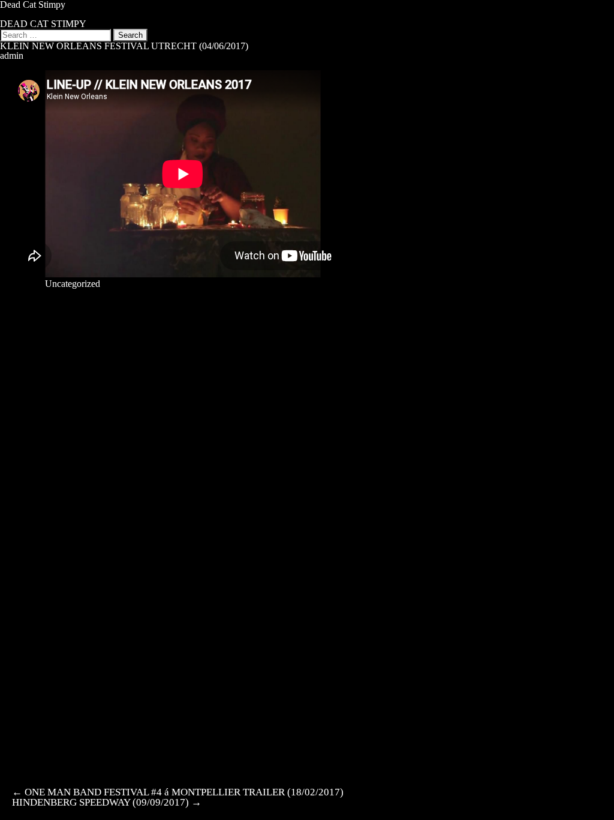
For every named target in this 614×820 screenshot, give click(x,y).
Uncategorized (72, 284)
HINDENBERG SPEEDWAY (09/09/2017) (106, 802)
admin (11, 55)
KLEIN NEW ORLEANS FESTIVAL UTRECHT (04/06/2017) (124, 46)
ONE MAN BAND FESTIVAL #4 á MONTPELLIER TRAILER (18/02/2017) (178, 792)
